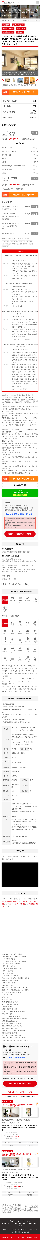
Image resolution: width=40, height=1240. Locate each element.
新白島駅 (27, 737)
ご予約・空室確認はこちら (21, 1083)
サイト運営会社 (15, 1232)
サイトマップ (16, 1229)
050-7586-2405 (22, 513)
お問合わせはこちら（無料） (20, 534)
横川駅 (25, 734)
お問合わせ (26, 1232)
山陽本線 (14, 745)
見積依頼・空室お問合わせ (23, 92)
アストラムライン (17, 737)
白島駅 (27, 742)
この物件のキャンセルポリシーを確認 (15, 584)
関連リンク (6, 1229)
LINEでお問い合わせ (20, 493)
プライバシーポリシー (29, 1229)
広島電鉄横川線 (16, 734)
